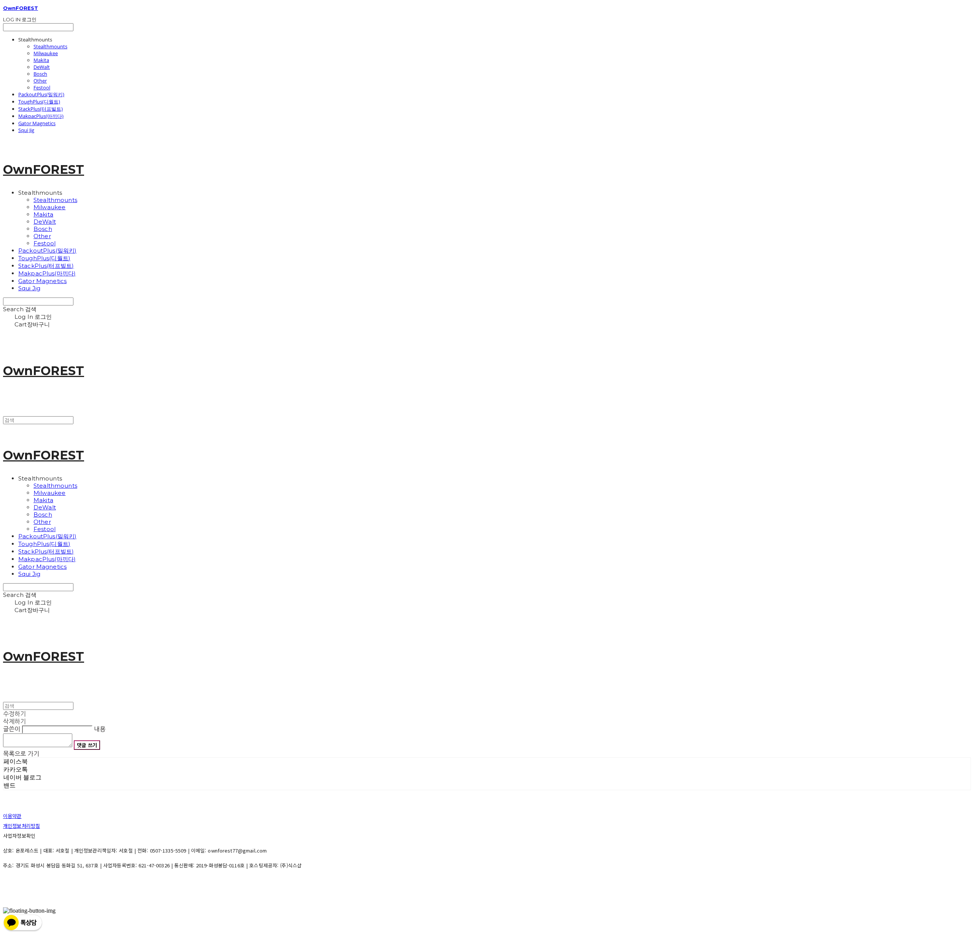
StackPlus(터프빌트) (40, 108)
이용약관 (12, 815)
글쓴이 (11, 729)
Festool (41, 87)
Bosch (40, 73)
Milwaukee (45, 53)
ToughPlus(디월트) (39, 101)
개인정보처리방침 (21, 825)
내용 (99, 729)
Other (40, 80)
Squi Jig (26, 130)
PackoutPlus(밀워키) (41, 94)
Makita (41, 60)
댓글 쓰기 (87, 745)
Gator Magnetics (37, 123)
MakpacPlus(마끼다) (41, 116)
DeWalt (41, 67)
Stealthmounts (50, 46)
